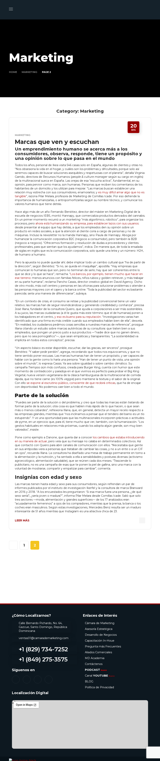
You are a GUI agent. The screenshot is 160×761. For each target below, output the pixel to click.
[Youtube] (48, 679)
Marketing (29, 72)
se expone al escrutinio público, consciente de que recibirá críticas (71, 383)
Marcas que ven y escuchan (57, 141)
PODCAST (96, 670)
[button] (149, 9)
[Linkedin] (38, 679)
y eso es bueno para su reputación (77, 317)
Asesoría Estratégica (98, 629)
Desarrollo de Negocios (101, 635)
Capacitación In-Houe (99, 640)
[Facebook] (16, 679)
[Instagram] (27, 679)
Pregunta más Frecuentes (103, 646)
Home (13, 72)
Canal (100, 675)
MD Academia (94, 658)
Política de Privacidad (99, 687)
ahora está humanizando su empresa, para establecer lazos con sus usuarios (87, 223)
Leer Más (22, 520)
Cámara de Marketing (99, 623)
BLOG (89, 681)
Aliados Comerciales (98, 652)
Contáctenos (93, 664)
